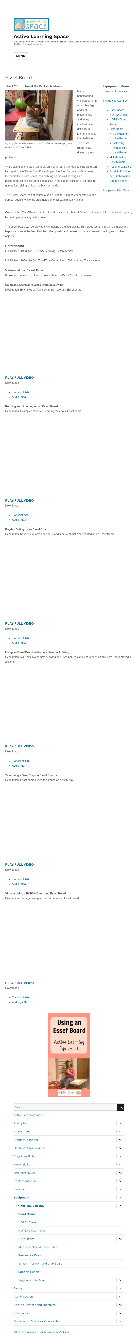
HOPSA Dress (27, 1222)
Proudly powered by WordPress (54, 1332)
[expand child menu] (120, 1123)
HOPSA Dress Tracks (31, 1230)
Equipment (21, 1197)
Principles (20, 1123)
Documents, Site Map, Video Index (37, 1321)
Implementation (25, 1181)
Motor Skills (21, 1164)
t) (27, 515)
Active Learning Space (41, 36)
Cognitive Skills (24, 1156)
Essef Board (26, 1214)
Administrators (23, 1296)
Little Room (26, 1238)
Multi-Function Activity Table (37, 1247)
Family (18, 1288)
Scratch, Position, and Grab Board (40, 1263)
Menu (20, 56)
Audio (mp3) (19, 397)
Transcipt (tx (19, 515)
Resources (21, 1313)
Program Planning (26, 1139)
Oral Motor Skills (24, 1172)
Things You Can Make (30, 1280)
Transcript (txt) (20, 392)
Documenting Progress (29, 1148)
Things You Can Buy (30, 1205)
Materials (20, 1189)
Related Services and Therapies (35, 1304)
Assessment (22, 1131)
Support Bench (28, 1271)
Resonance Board (30, 1255)
